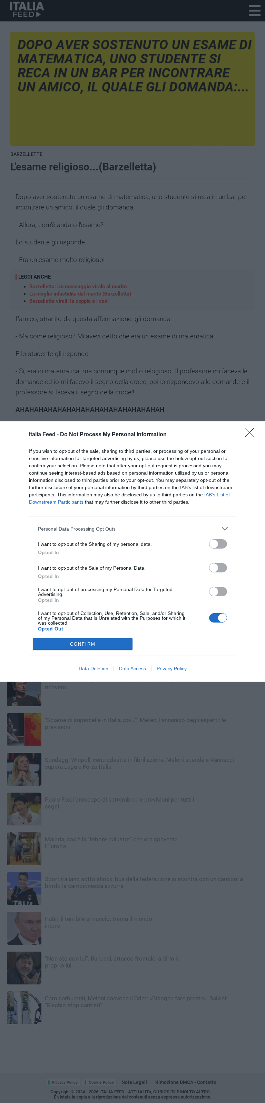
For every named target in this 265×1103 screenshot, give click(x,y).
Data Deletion (93, 668)
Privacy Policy (172, 668)
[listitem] (132, 528)
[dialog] (132, 551)
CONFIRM (83, 644)
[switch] (218, 544)
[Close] (251, 434)
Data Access (132, 668)
